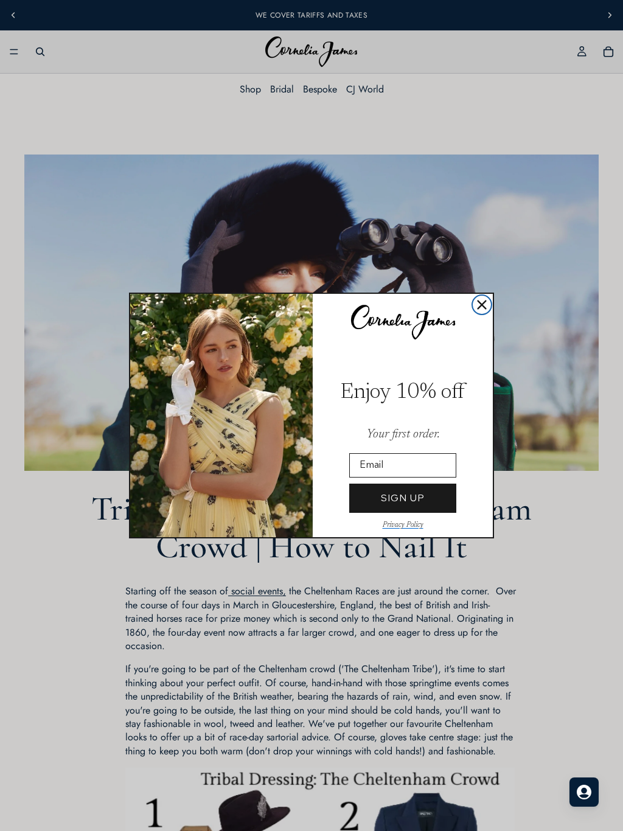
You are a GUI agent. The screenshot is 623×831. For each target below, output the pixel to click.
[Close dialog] (482, 305)
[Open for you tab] (584, 792)
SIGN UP (403, 498)
